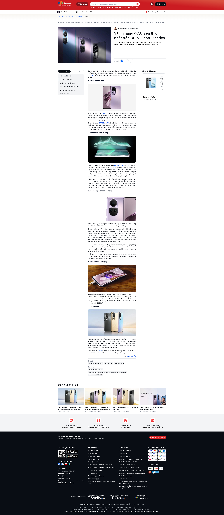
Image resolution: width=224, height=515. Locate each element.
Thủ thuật (109, 22)
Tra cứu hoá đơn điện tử (95, 470)
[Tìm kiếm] (137, 4)
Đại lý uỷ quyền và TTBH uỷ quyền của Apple (101, 467)
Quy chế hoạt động (93, 453)
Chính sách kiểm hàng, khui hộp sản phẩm (131, 459)
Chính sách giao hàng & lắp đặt (128, 462)
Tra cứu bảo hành (93, 473)
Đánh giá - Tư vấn (99, 22)
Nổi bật (62, 22)
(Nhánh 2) (64, 478)
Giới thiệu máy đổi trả (94, 462)
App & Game (149, 22)
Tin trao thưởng (159, 22)
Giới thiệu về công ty (94, 450)
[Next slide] (93, 12)
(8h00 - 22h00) (66, 483)
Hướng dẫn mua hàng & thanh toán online (100, 464)
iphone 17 (94, 7)
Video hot (116, 22)
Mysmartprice (131, 356)
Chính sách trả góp (124, 456)
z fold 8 (137, 7)
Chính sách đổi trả (124, 453)
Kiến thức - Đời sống (132, 22)
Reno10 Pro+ (118, 165)
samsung (105, 7)
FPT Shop (91, 75)
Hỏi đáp (142, 22)
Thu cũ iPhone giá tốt (67, 12)
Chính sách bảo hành (125, 450)
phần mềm (131, 7)
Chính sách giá (123, 478)
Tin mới (68, 22)
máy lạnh (124, 7)
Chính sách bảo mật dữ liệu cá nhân (129, 467)
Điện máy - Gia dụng (77, 22)
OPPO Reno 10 (104, 123)
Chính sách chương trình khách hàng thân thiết (132, 473)
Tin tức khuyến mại (93, 459)
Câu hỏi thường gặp (94, 478)
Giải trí (123, 22)
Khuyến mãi (88, 22)
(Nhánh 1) (64, 473)
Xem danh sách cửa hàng (158, 437)
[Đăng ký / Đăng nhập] (152, 4)
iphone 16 (111, 7)
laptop (100, 7)
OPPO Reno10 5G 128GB (150, 99)
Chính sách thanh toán (125, 476)
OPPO (104, 113)
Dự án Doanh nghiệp (94, 456)
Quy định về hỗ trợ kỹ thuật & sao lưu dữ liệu (131, 470)
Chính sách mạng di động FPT (127, 464)
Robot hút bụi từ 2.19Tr (85, 12)
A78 (100, 351)
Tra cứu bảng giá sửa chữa (96, 476)
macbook (118, 7)
